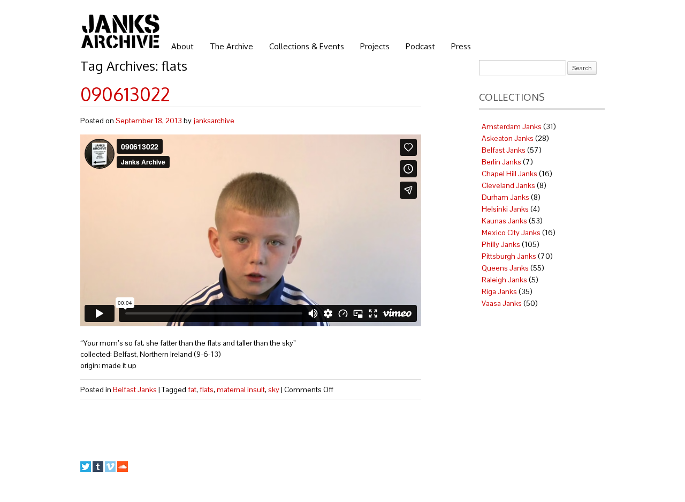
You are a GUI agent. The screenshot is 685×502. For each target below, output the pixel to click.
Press (461, 46)
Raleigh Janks (504, 279)
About (182, 46)
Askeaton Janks (508, 138)
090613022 (125, 94)
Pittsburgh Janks (509, 256)
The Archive (231, 46)
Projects (375, 46)
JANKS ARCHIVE (120, 31)
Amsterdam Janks (512, 126)
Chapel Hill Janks (509, 173)
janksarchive (213, 120)
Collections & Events (306, 46)
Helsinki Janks (505, 209)
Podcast (420, 46)
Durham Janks (505, 197)
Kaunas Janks (504, 221)
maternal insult (241, 389)
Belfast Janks (135, 389)
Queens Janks (505, 268)
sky (273, 389)
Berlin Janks (501, 162)
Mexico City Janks (511, 232)
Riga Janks (499, 291)
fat (192, 389)
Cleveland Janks (508, 185)
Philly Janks (501, 244)
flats (207, 389)
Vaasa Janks (502, 303)
